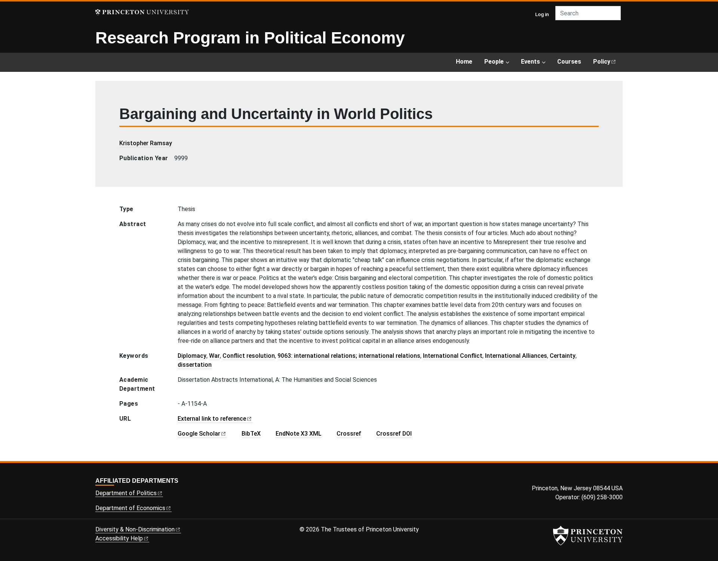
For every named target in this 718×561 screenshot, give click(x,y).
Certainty (563, 355)
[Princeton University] (142, 12)
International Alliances (516, 355)
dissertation (195, 364)
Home (464, 61)
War (214, 355)
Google (199, 433)
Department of (126, 493)
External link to (212, 418)
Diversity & (135, 529)
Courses (569, 61)
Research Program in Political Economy (250, 37)
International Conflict (452, 355)
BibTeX (251, 433)
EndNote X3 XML (299, 433)
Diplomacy (192, 355)
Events (530, 61)
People (494, 61)
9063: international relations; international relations (348, 355)
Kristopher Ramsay (145, 143)
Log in (542, 14)
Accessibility (119, 538)
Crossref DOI (394, 433)
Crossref (349, 433)
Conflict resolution (249, 355)
